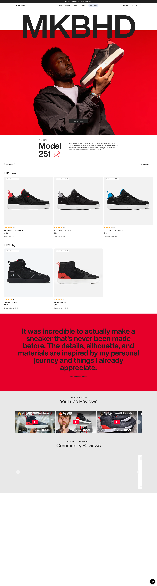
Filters (10, 164)
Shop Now (78, 121)
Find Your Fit (93, 5)
